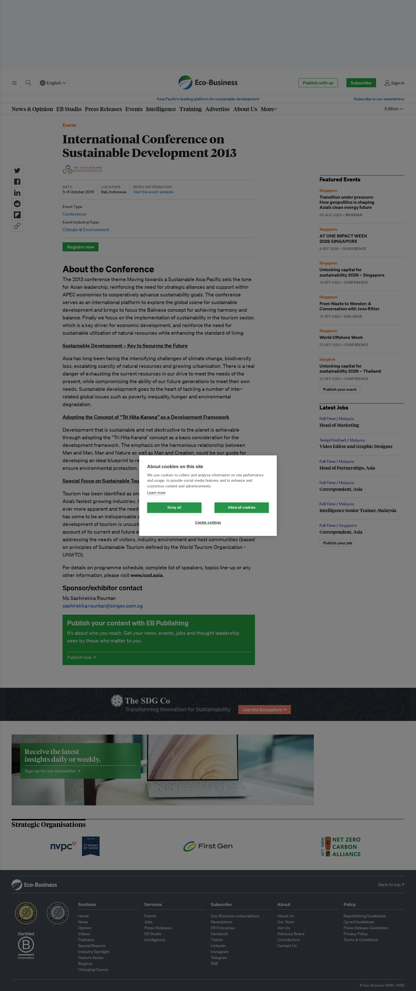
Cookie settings (208, 523)
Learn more (156, 493)
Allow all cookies (242, 508)
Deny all (174, 508)
